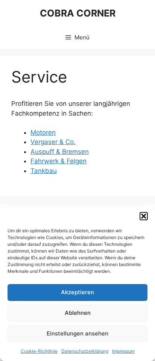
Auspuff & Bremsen (59, 151)
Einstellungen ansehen (77, 333)
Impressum (123, 351)
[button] (143, 216)
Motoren (43, 132)
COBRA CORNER (77, 13)
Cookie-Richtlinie (39, 351)
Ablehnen (78, 312)
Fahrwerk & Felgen (58, 161)
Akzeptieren (77, 292)
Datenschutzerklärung (84, 351)
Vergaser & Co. (53, 142)
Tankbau (43, 170)
